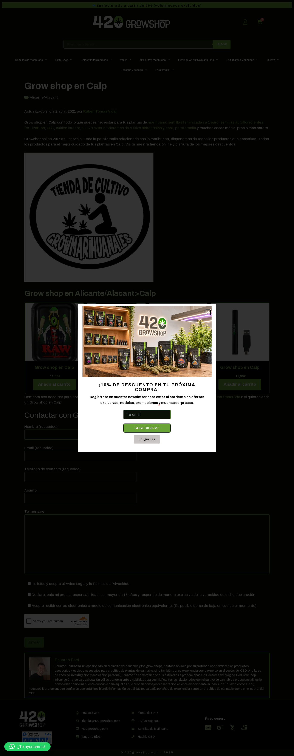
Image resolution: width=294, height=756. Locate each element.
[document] (147, 378)
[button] (27, 746)
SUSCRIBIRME (147, 428)
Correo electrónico (139, 406)
